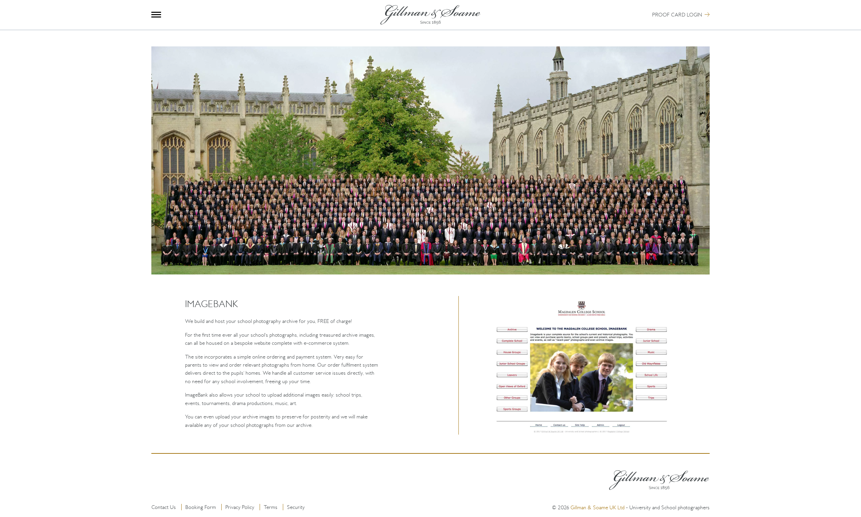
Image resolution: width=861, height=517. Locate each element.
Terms (270, 507)
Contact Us (163, 507)
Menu (156, 14)
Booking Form (200, 507)
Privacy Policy (239, 507)
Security (296, 507)
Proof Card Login (677, 14)
